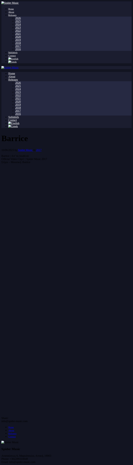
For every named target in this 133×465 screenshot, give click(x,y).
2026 (18, 18)
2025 (18, 21)
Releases (12, 15)
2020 (18, 36)
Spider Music (25, 150)
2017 (18, 46)
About (11, 12)
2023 (18, 27)
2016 (18, 49)
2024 (18, 24)
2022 (18, 30)
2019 (18, 39)
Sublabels (12, 52)
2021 (18, 33)
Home (11, 9)
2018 (18, 43)
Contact (12, 55)
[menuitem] (13, 58)
